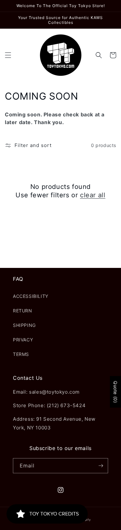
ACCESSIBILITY (30, 296)
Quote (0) (115, 392)
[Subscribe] (101, 465)
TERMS (21, 354)
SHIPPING (24, 325)
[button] (8, 55)
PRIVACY (23, 339)
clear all (92, 195)
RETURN (22, 310)
